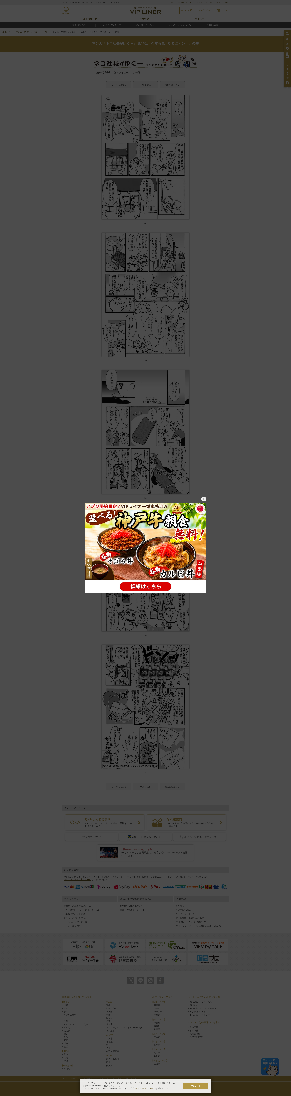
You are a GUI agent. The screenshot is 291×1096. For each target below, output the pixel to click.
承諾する (196, 1086)
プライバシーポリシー (142, 1088)
